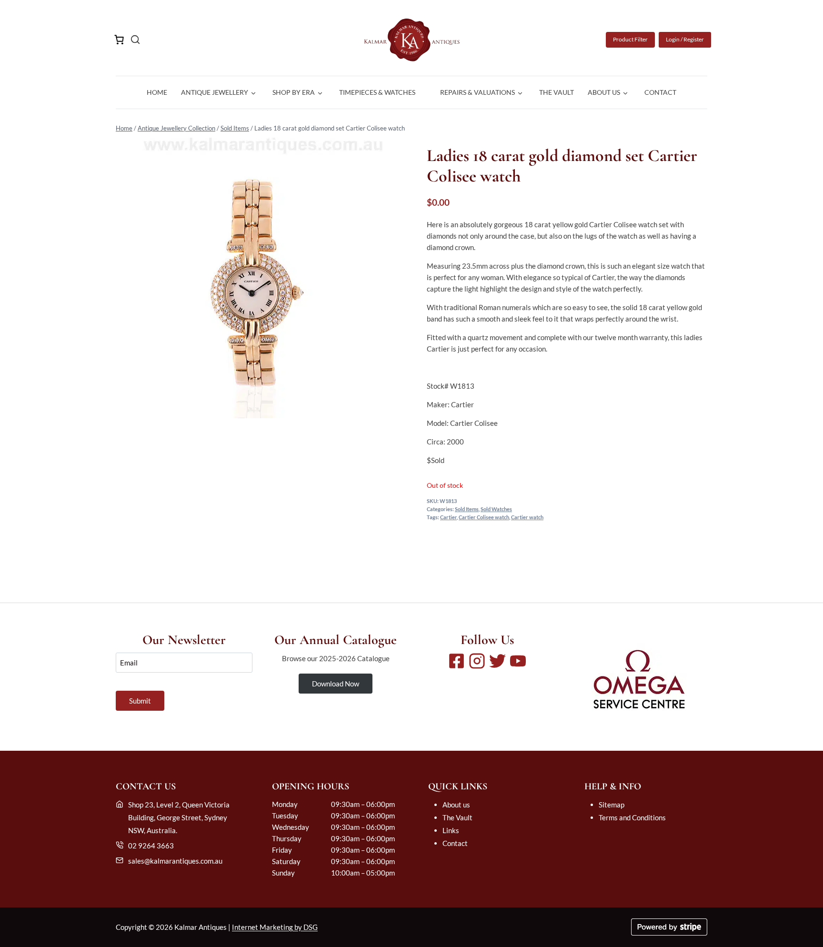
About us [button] (604, 92)
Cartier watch (527, 517)
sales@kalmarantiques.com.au (175, 860)
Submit (140, 700)
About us (456, 804)
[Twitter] (497, 661)
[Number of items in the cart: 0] (119, 39)
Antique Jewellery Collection (176, 128)
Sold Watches (496, 509)
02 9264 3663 (151, 845)
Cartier (448, 517)
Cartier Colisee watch (484, 517)
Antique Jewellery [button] (214, 92)
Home (157, 92)
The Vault (556, 92)
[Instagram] (477, 661)
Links (450, 830)
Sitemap (611, 804)
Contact (660, 92)
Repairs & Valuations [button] (477, 92)
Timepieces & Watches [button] (377, 92)
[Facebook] (456, 661)
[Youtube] (518, 661)
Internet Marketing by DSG (275, 927)
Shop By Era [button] (293, 92)
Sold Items (235, 128)
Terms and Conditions (632, 817)
